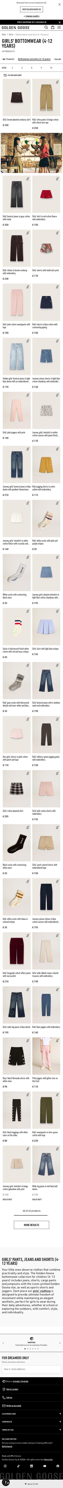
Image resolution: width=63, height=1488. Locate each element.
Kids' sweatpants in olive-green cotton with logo (45, 1134)
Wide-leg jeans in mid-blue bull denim (44, 1188)
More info (48, 1459)
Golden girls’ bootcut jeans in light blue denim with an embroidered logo (16, 381)
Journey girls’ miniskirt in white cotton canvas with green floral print (45, 435)
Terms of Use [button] (7, 1430)
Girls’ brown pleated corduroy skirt (17, 119)
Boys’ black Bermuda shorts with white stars (16, 1079)
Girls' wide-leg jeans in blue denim (16, 1027)
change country (32, 16)
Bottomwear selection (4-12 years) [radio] (34, 59)
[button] (5, 59)
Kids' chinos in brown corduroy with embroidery (15, 272)
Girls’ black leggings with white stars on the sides (15, 1134)
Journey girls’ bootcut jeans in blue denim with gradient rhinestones (17, 488)
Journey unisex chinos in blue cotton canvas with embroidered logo (45, 921)
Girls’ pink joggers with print (14, 432)
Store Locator (12, 1389)
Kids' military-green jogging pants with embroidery (46, 758)
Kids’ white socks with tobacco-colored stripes (15, 920)
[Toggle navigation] (59, 27)
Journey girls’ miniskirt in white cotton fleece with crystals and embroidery (15, 543)
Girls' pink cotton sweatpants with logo (16, 326)
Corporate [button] (7, 1422)
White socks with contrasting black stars (14, 596)
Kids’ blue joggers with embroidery (46, 1027)
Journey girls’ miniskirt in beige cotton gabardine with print (15, 1188)
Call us (9, 1397)
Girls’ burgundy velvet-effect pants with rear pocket (17, 974)
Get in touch (7, 1446)
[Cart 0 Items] (53, 27)
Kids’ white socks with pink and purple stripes (45, 542)
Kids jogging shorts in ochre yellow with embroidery (43, 488)
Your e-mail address (14, 1369)
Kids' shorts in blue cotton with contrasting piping (44, 326)
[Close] (59, 4)
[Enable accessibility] (6, 1482)
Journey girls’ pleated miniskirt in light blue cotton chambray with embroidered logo (45, 597)
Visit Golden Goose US (31, 9)
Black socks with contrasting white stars (14, 866)
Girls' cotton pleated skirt (13, 810)
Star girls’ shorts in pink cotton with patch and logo (15, 758)
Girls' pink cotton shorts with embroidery (44, 812)
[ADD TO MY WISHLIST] (27, 82)
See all (57, 59)
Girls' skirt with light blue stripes (45, 648)
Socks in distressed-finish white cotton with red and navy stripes (16, 650)
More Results (31, 1225)
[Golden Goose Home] (16, 27)
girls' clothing (42, 1291)
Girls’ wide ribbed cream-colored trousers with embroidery (45, 974)
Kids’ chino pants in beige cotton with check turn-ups (45, 121)
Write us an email (13, 1405)
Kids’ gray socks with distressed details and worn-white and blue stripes (16, 705)
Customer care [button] (9, 1414)
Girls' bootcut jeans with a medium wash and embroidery (46, 704)
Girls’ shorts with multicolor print (45, 270)
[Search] (46, 27)
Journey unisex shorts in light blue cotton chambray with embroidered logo (46, 381)
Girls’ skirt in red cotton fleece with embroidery (44, 218)
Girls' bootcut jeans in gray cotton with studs (16, 218)
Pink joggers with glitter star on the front (45, 1079)
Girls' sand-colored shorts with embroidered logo (44, 866)
